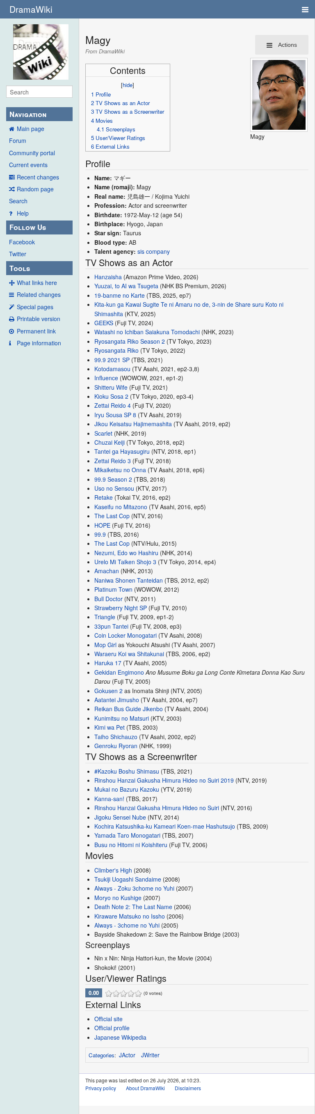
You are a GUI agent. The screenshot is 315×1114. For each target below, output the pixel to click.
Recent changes (38, 177)
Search (18, 201)
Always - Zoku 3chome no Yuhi (134, 888)
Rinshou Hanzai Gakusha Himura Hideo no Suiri (156, 808)
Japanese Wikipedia (120, 1037)
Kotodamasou (112, 369)
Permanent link (36, 331)
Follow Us (27, 227)
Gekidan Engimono (119, 672)
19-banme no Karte (119, 295)
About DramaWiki (145, 1087)
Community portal (32, 153)
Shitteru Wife (111, 387)
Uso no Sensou (114, 488)
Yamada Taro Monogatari (127, 835)
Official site (108, 1019)
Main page (30, 128)
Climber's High (113, 870)
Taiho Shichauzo (115, 737)
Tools (19, 268)
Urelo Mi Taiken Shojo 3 (125, 562)
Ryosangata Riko (116, 350)
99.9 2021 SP (112, 360)
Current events (28, 165)
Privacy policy (100, 1087)
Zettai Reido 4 (112, 405)
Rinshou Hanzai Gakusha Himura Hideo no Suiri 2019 (164, 780)
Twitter (17, 254)
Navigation (27, 114)
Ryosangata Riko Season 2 (129, 341)
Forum (17, 140)
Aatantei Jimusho (116, 700)
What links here (37, 282)
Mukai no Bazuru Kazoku (126, 789)
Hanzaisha (108, 277)
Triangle (104, 617)
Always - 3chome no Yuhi (127, 925)
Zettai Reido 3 (112, 461)
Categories (101, 1055)
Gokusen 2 (108, 691)
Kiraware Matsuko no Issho (129, 916)
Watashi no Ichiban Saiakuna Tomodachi (147, 332)
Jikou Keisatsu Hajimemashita (133, 424)
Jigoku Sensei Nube (120, 817)
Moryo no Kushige (118, 897)
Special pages (35, 307)
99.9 (100, 534)
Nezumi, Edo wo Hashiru (126, 553)
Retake (103, 497)
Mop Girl (105, 645)
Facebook (22, 242)
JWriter (150, 1055)
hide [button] (127, 85)
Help (23, 213)
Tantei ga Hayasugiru (122, 451)
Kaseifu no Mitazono (120, 507)
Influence (106, 378)
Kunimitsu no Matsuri (121, 718)
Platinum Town (113, 589)
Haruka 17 (107, 663)
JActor (127, 1055)
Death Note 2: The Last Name (133, 907)
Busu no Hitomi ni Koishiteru (130, 845)
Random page (35, 189)
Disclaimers (188, 1087)
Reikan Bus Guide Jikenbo (128, 709)
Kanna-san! (109, 799)
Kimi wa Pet (109, 727)
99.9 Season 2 (113, 479)
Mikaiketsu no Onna (120, 470)
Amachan (106, 571)
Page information (39, 343)
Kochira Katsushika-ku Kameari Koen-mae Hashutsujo (164, 826)
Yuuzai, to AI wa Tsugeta (126, 286)
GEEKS (103, 323)
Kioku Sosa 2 (111, 396)
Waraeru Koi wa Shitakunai (129, 654)
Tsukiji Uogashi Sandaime (127, 879)
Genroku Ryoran (115, 746)
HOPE (102, 525)
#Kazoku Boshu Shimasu (126, 771)
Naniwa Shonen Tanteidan (128, 580)
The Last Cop (112, 516)
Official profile (112, 1028)
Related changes (39, 294)
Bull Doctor (108, 599)
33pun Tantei (111, 626)
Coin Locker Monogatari (125, 635)
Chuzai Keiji (109, 442)
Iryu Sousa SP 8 (115, 415)
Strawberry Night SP (120, 608)
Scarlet (103, 433)
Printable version (38, 319)
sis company (153, 251)
